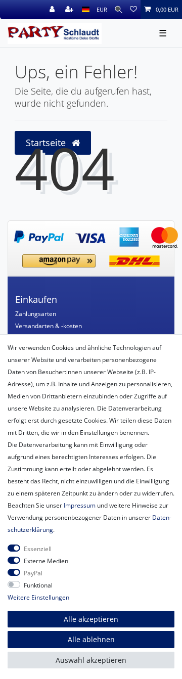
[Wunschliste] (133, 9)
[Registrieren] (70, 9)
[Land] (85, 9)
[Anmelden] (53, 9)
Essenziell (38, 549)
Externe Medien (46, 561)
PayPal (33, 573)
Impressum (80, 505)
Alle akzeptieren (91, 619)
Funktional (38, 585)
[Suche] (118, 9)
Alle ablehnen (91, 639)
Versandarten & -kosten (48, 326)
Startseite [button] (47, 143)
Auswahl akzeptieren (91, 660)
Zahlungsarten (35, 313)
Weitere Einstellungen (38, 597)
